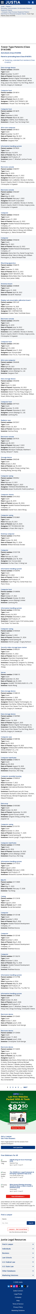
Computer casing (7, 476)
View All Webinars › (18, 1196)
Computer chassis (7, 495)
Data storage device (8, 68)
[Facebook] (14, 1286)
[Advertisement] (18, 30)
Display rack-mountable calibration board (15, 300)
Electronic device (7, 1014)
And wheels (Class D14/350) (11, 53)
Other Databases (9, 1271)
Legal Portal (18, 1294)
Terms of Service (18, 1304)
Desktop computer (7, 534)
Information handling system (11, 146)
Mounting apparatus (8, 263)
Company (18, 1297)
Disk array (4, 804)
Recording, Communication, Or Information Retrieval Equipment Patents (16, 9)
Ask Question (18, 1147)
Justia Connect (18, 1291)
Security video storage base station (14, 647)
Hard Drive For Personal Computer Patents (13, 14)
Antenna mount (6, 284)
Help (18, 1300)
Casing (3, 896)
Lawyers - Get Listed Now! (18, 1229)
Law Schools (7, 1257)
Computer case (6, 737)
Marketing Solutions (10, 1275)
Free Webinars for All (9, 1155)
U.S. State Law (7, 1266)
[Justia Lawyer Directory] (27, 1286)
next (26, 1087)
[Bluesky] (22, 1286)
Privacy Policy (18, 1307)
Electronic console (7, 167)
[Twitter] (25, 1286)
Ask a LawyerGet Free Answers (8, 1137)
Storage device (6, 457)
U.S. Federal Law (8, 1262)
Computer (4, 213)
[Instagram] (17, 1286)
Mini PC (3, 880)
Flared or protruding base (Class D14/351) (16, 57)
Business (5, 1253)
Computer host (6, 91)
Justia (2, 6)
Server (3, 672)
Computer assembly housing (11, 776)
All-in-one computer (8, 128)
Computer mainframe (8, 758)
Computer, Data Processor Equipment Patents (15, 12)
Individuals (6, 1249)
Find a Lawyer (6, 1215)
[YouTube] (11, 1286)
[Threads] (19, 1286)
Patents (8, 6)
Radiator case (6, 420)
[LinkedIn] (9, 1286)
